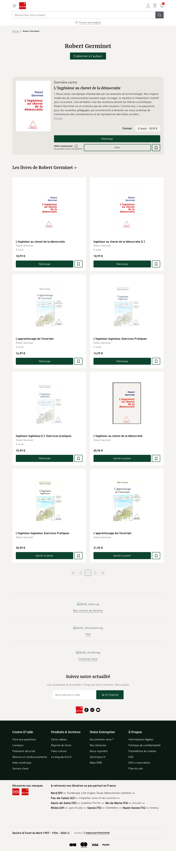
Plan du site (135, 768)
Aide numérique (21, 762)
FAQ (88, 634)
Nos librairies (98, 745)
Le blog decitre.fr (61, 757)
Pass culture (59, 751)
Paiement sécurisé (23, 751)
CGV (130, 757)
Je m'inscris (109, 694)
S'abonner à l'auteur (88, 56)
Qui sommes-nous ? (102, 739)
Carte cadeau (59, 739)
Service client (20, 768)
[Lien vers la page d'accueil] (22, 5)
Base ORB (96, 762)
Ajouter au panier (122, 458)
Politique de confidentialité (144, 745)
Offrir (117, 147)
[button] (107, 104)
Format (127, 128)
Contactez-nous (88, 658)
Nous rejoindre (99, 751)
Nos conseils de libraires (88, 610)
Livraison (17, 745)
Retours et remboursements (29, 757)
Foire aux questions (24, 739)
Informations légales (140, 739)
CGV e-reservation (139, 762)
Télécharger (107, 138)
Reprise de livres (61, 745)
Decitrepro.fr (98, 757)
